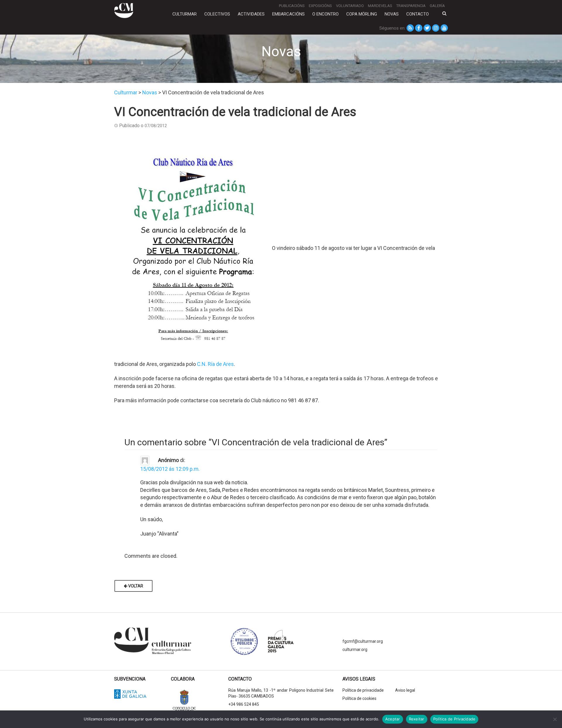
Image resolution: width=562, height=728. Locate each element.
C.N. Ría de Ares (215, 364)
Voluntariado (350, 6)
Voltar (135, 586)
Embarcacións (288, 14)
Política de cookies (359, 698)
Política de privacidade (363, 690)
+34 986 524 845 (243, 704)
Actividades (251, 14)
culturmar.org (354, 649)
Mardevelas (380, 6)
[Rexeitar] (555, 719)
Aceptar (392, 719)
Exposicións (320, 6)
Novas (392, 14)
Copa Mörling (361, 14)
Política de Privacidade (454, 719)
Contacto (417, 14)
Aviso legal (405, 690)
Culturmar (184, 14)
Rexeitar (416, 719)
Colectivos (217, 14)
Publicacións (292, 6)
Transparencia (411, 6)
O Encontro (325, 14)
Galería (437, 6)
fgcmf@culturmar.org (362, 641)
